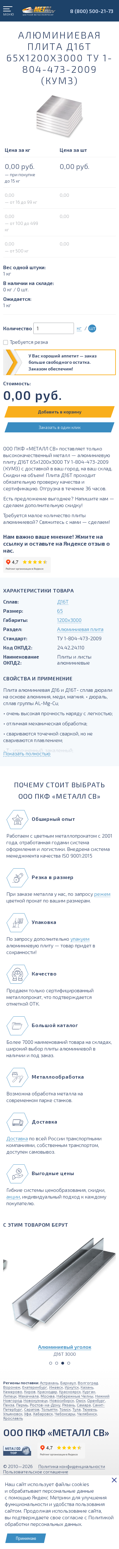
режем (102, 894)
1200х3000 (69, 620)
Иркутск (72, 1387)
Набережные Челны (74, 1396)
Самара (84, 1405)
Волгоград (88, 1382)
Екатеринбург (34, 1387)
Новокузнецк (35, 1400)
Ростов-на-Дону (45, 1405)
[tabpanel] (59, 1294)
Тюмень (90, 1409)
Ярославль (13, 1418)
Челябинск (87, 1413)
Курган (89, 1391)
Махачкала (28, 1396)
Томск (64, 1409)
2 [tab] (56, 1363)
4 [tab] (68, 1363)
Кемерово (12, 1391)
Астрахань (49, 1382)
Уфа (27, 1413)
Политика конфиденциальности (71, 1466)
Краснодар (47, 1391)
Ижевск (56, 1387)
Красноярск (70, 1391)
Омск (80, 1400)
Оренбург (96, 1400)
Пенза (8, 1405)
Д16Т (63, 601)
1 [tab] (50, 1363)
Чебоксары (65, 1413)
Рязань (68, 1405)
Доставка (17, 1138)
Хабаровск (43, 1413)
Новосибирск (62, 1400)
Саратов (31, 1409)
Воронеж (11, 1387)
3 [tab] (62, 1363)
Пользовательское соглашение (35, 1471)
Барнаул (68, 1382)
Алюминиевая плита (80, 629)
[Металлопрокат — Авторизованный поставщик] (17, 1451)
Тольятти (49, 1409)
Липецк (10, 1396)
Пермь (22, 1405)
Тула (76, 1409)
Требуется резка (29, 342)
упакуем (79, 939)
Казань (87, 1387)
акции (13, 1196)
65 (60, 611)
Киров (30, 1391)
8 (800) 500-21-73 (91, 11)
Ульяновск (12, 1413)
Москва (48, 1396)
